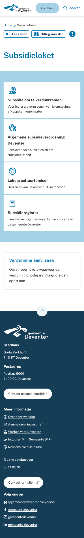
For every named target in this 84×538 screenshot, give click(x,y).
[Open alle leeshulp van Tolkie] (72, 34)
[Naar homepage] (17, 8)
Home (8, 25)
